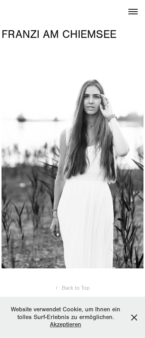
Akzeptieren (65, 324)
